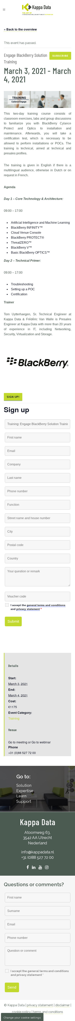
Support (23, 801)
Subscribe (60, 55)
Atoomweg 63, (37, 832)
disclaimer (62, 1005)
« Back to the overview (20, 29)
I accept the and (38, 607)
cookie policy (21, 1012)
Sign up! (13, 396)
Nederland (37, 843)
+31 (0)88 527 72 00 (37, 857)
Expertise (24, 791)
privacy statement (28, 609)
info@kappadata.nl (37, 852)
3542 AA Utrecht (37, 837)
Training (13, 718)
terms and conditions (48, 1012)
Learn (21, 796)
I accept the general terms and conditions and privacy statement (40, 973)
